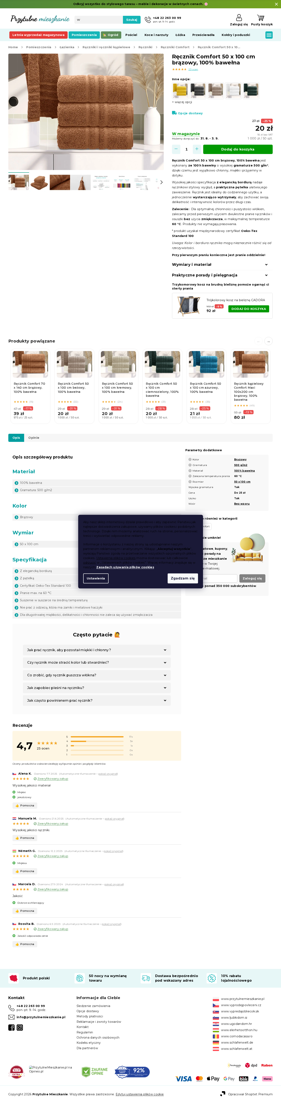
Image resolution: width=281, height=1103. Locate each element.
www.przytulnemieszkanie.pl (242, 999)
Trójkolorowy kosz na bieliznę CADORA (236, 300)
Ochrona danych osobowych (98, 1037)
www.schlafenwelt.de (237, 1042)
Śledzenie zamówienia (93, 1006)
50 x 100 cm (242, 481)
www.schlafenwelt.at (236, 1049)
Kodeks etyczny (89, 1043)
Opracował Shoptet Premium (250, 1094)
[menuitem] (38, 35)
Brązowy (240, 459)
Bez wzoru (242, 503)
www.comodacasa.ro (237, 1036)
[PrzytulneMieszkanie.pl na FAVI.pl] (16, 1072)
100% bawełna (244, 470)
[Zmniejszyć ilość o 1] (176, 149)
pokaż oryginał (107, 773)
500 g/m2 (241, 465)
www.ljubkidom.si (234, 1017)
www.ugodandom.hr (236, 1024)
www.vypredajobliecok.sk (240, 1011)
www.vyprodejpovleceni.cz (241, 1005)
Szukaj (131, 20)
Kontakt (83, 1027)
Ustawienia (96, 578)
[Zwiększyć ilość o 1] (197, 149)
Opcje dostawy (190, 113)
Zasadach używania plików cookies (125, 567)
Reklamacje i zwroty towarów (99, 1022)
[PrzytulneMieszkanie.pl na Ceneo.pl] (94, 1072)
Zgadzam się (183, 578)
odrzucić (89, 562)
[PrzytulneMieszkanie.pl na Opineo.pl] (52, 1069)
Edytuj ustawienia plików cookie (140, 1094)
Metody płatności (90, 1016)
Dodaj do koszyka (237, 149)
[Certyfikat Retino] (132, 1072)
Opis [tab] (16, 438)
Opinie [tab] (33, 438)
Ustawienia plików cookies (116, 558)
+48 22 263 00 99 (31, 1006)
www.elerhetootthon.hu (239, 1030)
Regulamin (85, 1032)
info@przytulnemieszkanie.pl (41, 1017)
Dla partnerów (87, 1048)
